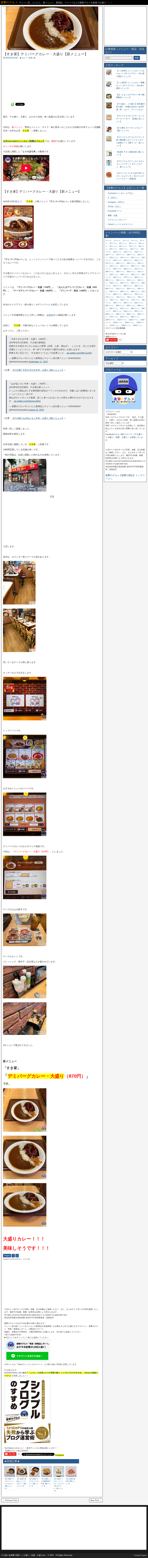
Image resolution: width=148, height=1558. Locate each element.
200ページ (114, 258)
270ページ (109, 263)
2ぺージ (117, 241)
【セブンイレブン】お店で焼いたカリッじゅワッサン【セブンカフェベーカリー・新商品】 (130, 176)
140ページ (128, 252)
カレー (24, 58)
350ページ (117, 269)
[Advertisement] (52, 81)
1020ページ (133, 320)
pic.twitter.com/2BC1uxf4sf (79, 353)
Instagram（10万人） (117, 202)
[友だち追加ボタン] (27, 1361)
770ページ (135, 300)
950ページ (131, 314)
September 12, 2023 (37, 361)
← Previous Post (10, 1500)
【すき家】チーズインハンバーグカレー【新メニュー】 (9, 1483)
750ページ (114, 300)
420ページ (114, 275)
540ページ (124, 283)
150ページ (138, 252)
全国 (30, 58)
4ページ (134, 241)
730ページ (131, 297)
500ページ (120, 280)
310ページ (114, 266)
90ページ (113, 249)
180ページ (131, 255)
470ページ (128, 277)
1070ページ (114, 325)
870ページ (124, 308)
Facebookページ (115, 211)
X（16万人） (113, 198)
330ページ (135, 266)
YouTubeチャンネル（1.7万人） (121, 193)
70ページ (132, 246)
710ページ (109, 297)
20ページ (122, 243)
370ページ (138, 269)
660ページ (135, 291)
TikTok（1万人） (115, 206)
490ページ (109, 280)
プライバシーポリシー (117, 220)
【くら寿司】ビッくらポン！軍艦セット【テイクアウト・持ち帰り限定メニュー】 (130, 85)
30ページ (132, 243)
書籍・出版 (112, 215)
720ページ (120, 297)
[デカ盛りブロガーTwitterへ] (123, 409)
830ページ (120, 306)
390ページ (120, 272)
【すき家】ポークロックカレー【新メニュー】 (33, 1482)
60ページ (122, 246)
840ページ (131, 306)
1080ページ (126, 325)
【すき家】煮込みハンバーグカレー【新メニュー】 (21, 1482)
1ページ (108, 241)
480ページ (138, 277)
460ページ (117, 277)
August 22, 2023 (36, 410)
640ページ (114, 291)
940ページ (120, 314)
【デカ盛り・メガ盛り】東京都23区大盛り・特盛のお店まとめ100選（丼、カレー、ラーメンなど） (130, 107)
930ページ (109, 314)
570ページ (117, 286)
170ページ (120, 255)
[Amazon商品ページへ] (27, 1442)
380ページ (109, 272)
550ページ (135, 283)
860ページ (114, 308)
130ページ (117, 252)
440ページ (135, 275)
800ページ (128, 303)
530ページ (114, 283)
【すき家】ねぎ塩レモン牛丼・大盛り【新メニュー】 (38, 418)
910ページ (128, 311)
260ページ (138, 260)
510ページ (131, 280)
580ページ (128, 286)
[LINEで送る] (12, 104)
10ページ (113, 243)
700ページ (138, 294)
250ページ (128, 260)
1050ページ (129, 323)
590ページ (138, 286)
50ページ (113, 246)
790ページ (117, 303)
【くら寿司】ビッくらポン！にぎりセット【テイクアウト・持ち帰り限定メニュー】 (130, 73)
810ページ (138, 303)
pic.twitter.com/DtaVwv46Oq (27, 401)
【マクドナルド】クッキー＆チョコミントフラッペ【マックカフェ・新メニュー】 (130, 164)
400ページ (131, 272)
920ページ (138, 311)
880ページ (135, 308)
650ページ (124, 291)
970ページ (114, 317)
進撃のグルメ (9, 2)
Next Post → (95, 1500)
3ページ (126, 241)
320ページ (124, 266)
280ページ (120, 263)
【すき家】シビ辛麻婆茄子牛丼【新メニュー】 (46, 1482)
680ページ (117, 294)
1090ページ (137, 325)
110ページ (134, 249)
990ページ (135, 317)
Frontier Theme (140, 1555)
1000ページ (110, 320)
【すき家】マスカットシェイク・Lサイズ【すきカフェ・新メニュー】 (58, 1485)
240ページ (117, 260)
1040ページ (117, 323)
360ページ (128, 269)
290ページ (131, 263)
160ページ (109, 255)
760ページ (124, 300)
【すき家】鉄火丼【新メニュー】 (70, 1481)
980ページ (124, 317)
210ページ (124, 258)
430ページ (124, 275)
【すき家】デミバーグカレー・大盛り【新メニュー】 (45, 54)
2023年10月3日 (11, 58)
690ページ (128, 294)
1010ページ (121, 320)
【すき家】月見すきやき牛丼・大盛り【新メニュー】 (38, 370)
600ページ (109, 289)
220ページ (135, 258)
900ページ (117, 311)
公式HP (50, 315)
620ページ (131, 289)
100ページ (123, 249)
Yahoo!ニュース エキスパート (120, 224)
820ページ (109, 306)
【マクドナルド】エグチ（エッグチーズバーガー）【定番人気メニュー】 (130, 119)
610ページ (120, 289)
